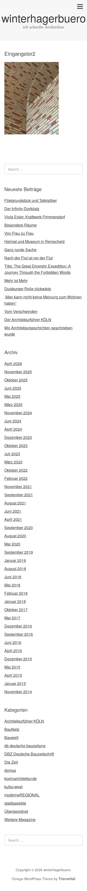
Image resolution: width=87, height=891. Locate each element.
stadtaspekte (15, 803)
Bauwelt (11, 737)
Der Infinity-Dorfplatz (21, 208)
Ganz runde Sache (20, 249)
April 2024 (13, 429)
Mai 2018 (12, 585)
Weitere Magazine (20, 819)
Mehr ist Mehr (16, 280)
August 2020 (15, 536)
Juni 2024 (12, 421)
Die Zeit (11, 762)
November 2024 (18, 412)
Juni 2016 (12, 642)
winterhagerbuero (43, 18)
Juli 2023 (12, 453)
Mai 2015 (12, 667)
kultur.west (13, 786)
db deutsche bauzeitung (24, 745)
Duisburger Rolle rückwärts (27, 288)
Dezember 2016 (18, 626)
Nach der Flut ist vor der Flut (28, 258)
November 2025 (18, 371)
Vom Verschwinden (20, 311)
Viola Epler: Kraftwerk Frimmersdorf (34, 217)
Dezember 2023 (18, 437)
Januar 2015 (15, 683)
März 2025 (13, 404)
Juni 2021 (12, 511)
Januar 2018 (15, 601)
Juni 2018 (12, 577)
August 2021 (15, 503)
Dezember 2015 (18, 659)
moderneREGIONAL (22, 795)
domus (10, 770)
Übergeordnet (16, 811)
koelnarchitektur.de (20, 778)
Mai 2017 (12, 618)
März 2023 (13, 462)
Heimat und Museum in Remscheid (34, 241)
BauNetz (11, 729)
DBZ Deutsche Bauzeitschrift (29, 754)
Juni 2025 (12, 388)
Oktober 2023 (16, 445)
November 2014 (18, 691)
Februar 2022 (16, 478)
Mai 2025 (12, 396)
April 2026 (13, 363)
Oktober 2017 (16, 609)
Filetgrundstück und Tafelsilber (30, 200)
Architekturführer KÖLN (24, 721)
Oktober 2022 (16, 470)
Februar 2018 (16, 593)
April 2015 (13, 675)
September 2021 (18, 494)
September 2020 (18, 527)
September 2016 (18, 634)
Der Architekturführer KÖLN (27, 319)
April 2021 (13, 519)
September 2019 (18, 552)
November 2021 (18, 486)
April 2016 (13, 650)
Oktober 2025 (16, 380)
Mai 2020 (12, 544)
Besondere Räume (20, 225)
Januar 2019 (15, 560)
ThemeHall (66, 878)
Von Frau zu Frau (19, 233)
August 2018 (15, 568)
